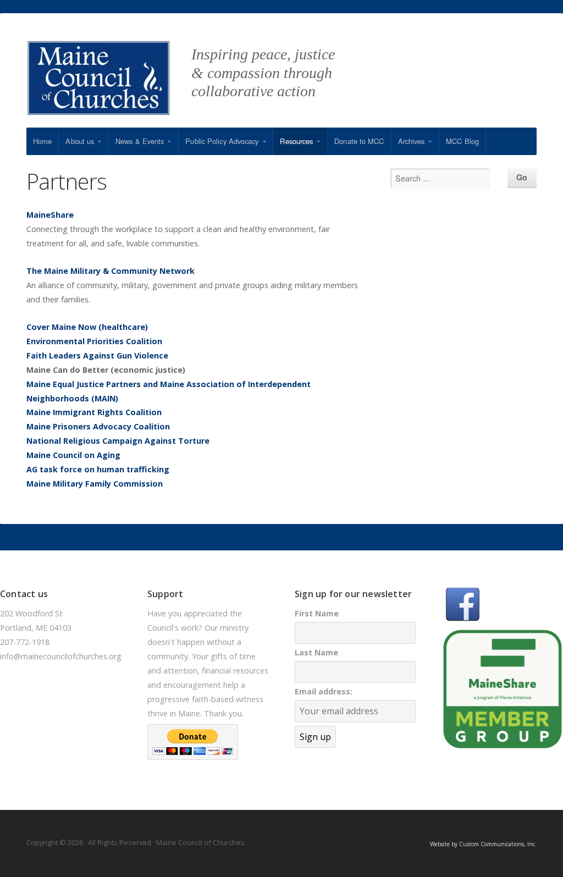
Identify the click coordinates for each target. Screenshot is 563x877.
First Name (317, 613)
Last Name (316, 652)
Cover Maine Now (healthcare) (87, 327)
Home (42, 141)
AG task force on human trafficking (97, 469)
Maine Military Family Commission (94, 483)
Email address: (323, 691)
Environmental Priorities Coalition (94, 341)
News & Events (139, 141)
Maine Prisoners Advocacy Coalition (98, 426)
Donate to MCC (359, 141)
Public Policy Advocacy (221, 141)
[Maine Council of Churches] (108, 84)
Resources (296, 141)
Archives (411, 141)
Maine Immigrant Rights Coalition (94, 412)
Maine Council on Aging (73, 455)
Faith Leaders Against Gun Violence (97, 355)
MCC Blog (462, 141)
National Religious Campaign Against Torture (117, 440)
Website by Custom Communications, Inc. (483, 844)
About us (79, 141)
